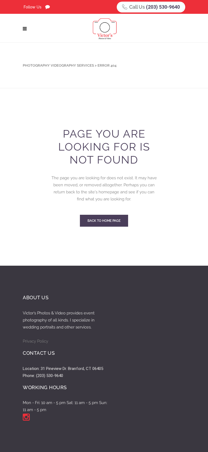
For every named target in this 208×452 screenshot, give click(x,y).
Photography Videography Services (58, 65)
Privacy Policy (35, 341)
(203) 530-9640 (163, 7)
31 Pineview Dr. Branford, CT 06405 (72, 368)
